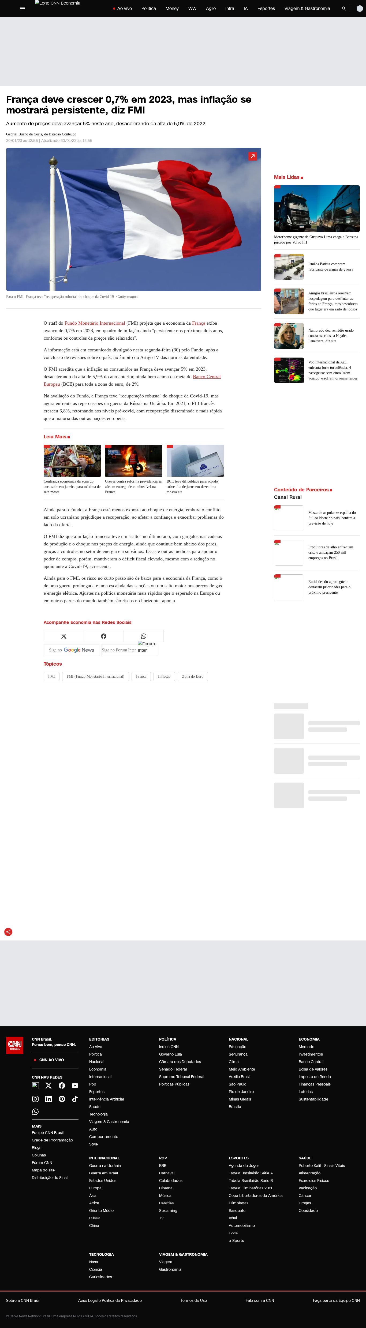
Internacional (100, 1076)
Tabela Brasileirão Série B (251, 1180)
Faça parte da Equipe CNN (336, 1300)
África (94, 1203)
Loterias (306, 1091)
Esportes (266, 8)
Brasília (235, 1106)
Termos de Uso (194, 1300)
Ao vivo (124, 8)
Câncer (305, 1195)
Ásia (92, 1195)
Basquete (237, 1210)
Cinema (166, 1188)
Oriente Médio (101, 1210)
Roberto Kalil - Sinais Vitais (322, 1165)
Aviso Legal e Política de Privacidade (110, 1300)
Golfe (233, 1233)
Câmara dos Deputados (180, 1061)
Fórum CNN (42, 1162)
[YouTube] (75, 1085)
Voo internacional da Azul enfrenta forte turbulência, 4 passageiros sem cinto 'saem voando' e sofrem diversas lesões (332, 370)
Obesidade (308, 1210)
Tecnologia (98, 1114)
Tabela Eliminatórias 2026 (251, 1188)
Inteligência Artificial (106, 1099)
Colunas (39, 1155)
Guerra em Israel (103, 1173)
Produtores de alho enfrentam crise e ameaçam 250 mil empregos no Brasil (330, 552)
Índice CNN (169, 1046)
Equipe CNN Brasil (48, 1132)
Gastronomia (170, 1269)
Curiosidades (100, 1277)
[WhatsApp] (35, 1112)
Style (93, 1144)
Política (148, 8)
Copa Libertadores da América (256, 1195)
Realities (166, 1203)
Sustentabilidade (313, 1099)
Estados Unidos (102, 1180)
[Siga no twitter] (63, 636)
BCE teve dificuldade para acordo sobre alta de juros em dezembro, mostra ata (192, 486)
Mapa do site (43, 1170)
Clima (234, 1061)
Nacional (96, 1061)
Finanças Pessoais (315, 1084)
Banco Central (311, 1061)
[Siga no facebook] (103, 636)
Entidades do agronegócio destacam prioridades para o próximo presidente (329, 587)
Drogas (305, 1203)
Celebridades (170, 1180)
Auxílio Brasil (239, 1076)
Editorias (99, 1039)
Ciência (95, 1269)
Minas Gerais (240, 1099)
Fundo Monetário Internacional (95, 323)
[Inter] (35, 1085)
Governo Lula (170, 1054)
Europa (95, 1188)
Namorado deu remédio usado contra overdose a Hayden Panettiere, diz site (331, 335)
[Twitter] (48, 1085)
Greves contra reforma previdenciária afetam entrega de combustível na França (133, 486)
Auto (93, 1129)
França (198, 323)
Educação (237, 1046)
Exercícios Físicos (314, 1180)
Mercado (306, 1046)
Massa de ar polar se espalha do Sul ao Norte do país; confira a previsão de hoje (332, 518)
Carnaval (166, 1173)
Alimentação (309, 1173)
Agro (211, 8)
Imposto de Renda (315, 1076)
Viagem (165, 1262)
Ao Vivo (95, 1046)
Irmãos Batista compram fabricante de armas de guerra (330, 266)
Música (165, 1195)
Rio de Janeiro (241, 1091)
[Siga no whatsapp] (143, 636)
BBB (162, 1165)
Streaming (168, 1210)
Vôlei (233, 1218)
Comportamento (103, 1136)
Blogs (36, 1147)
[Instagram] (35, 1099)
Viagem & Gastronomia (307, 8)
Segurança (238, 1054)
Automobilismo (242, 1225)
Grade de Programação (52, 1140)
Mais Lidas (287, 177)
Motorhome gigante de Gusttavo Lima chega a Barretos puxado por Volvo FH (316, 239)
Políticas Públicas (174, 1084)
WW (192, 8)
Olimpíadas (238, 1203)
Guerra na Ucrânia (105, 1165)
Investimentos (311, 1054)
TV (161, 1218)
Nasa (93, 1262)
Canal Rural (288, 497)
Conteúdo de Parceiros (301, 489)
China (94, 1225)
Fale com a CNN (260, 1300)
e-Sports (236, 1240)
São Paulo (237, 1084)
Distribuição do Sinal (50, 1177)
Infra (229, 8)
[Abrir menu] (22, 8)
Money (172, 8)
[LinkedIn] (48, 1099)
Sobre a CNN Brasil (22, 1300)
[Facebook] (61, 1085)
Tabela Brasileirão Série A (251, 1173)
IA (246, 8)
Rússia (94, 1218)
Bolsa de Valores (313, 1069)
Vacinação (308, 1188)
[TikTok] (75, 1099)
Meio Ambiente (242, 1069)
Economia (97, 1069)
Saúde (94, 1106)
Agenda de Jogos (244, 1165)
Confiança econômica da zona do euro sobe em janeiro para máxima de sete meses (72, 486)
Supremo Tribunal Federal (181, 1076)
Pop (92, 1084)
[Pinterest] (61, 1099)
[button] (133, 226)
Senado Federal (173, 1069)
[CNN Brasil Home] (68, 8)
